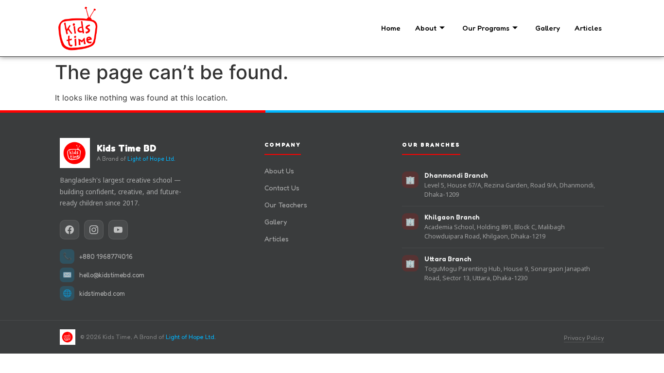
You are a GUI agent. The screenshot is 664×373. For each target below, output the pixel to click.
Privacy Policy (584, 337)
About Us (279, 171)
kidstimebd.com (102, 293)
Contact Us (281, 188)
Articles (588, 28)
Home (391, 28)
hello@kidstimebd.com (111, 275)
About (426, 28)
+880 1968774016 (106, 256)
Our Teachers (285, 205)
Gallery (547, 28)
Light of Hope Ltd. (151, 158)
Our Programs (485, 28)
